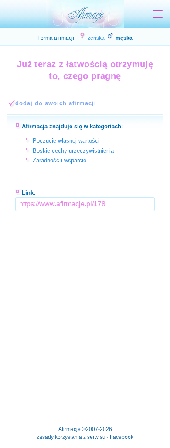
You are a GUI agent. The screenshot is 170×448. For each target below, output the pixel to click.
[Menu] (157, 14)
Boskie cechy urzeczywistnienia (73, 150)
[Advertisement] (85, 328)
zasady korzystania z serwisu (71, 437)
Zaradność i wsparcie (59, 160)
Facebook (121, 437)
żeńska (95, 38)
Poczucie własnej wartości (66, 140)
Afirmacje (69, 429)
